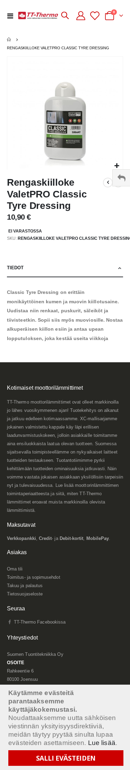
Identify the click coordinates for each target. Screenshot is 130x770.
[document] (65, 727)
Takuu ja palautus (25, 585)
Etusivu (9, 39)
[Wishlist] (95, 15)
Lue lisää (101, 742)
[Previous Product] (108, 182)
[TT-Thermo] (38, 15)
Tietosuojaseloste (25, 593)
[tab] (65, 268)
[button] (117, 166)
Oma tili (15, 569)
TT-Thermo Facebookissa (39, 622)
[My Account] (81, 15)
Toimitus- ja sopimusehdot (33, 577)
